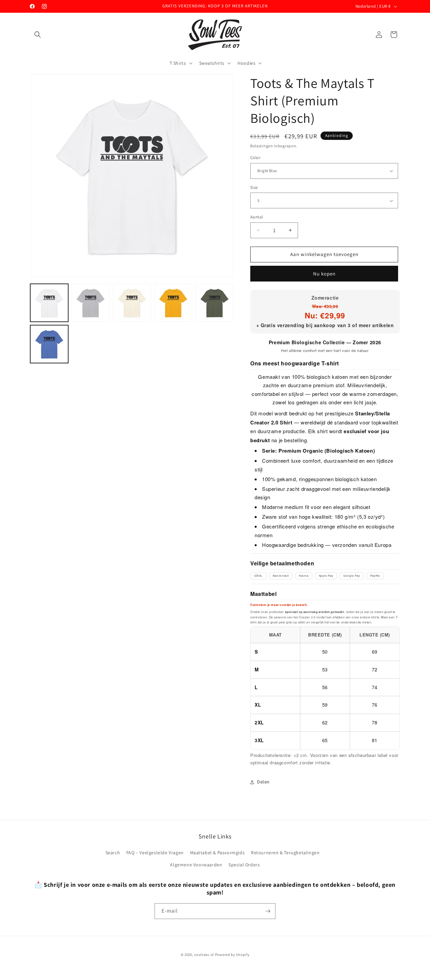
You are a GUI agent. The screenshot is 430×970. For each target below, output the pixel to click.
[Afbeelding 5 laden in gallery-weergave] (214, 303)
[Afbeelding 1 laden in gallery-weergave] (49, 303)
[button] (37, 34)
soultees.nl (204, 954)
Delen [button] (263, 782)
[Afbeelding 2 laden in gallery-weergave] (91, 303)
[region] (325, 688)
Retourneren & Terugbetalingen (285, 853)
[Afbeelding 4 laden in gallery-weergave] (173, 303)
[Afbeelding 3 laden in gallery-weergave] (132, 303)
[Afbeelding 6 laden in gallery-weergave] (49, 344)
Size (254, 187)
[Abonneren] (267, 911)
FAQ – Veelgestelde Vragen (155, 853)
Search (112, 853)
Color (255, 157)
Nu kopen (324, 273)
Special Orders (244, 865)
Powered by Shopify (232, 954)
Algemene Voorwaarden (196, 865)
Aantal (256, 217)
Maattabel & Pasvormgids (217, 853)
